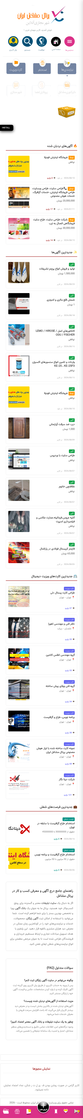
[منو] (70, 44)
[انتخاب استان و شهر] (42, 44)
